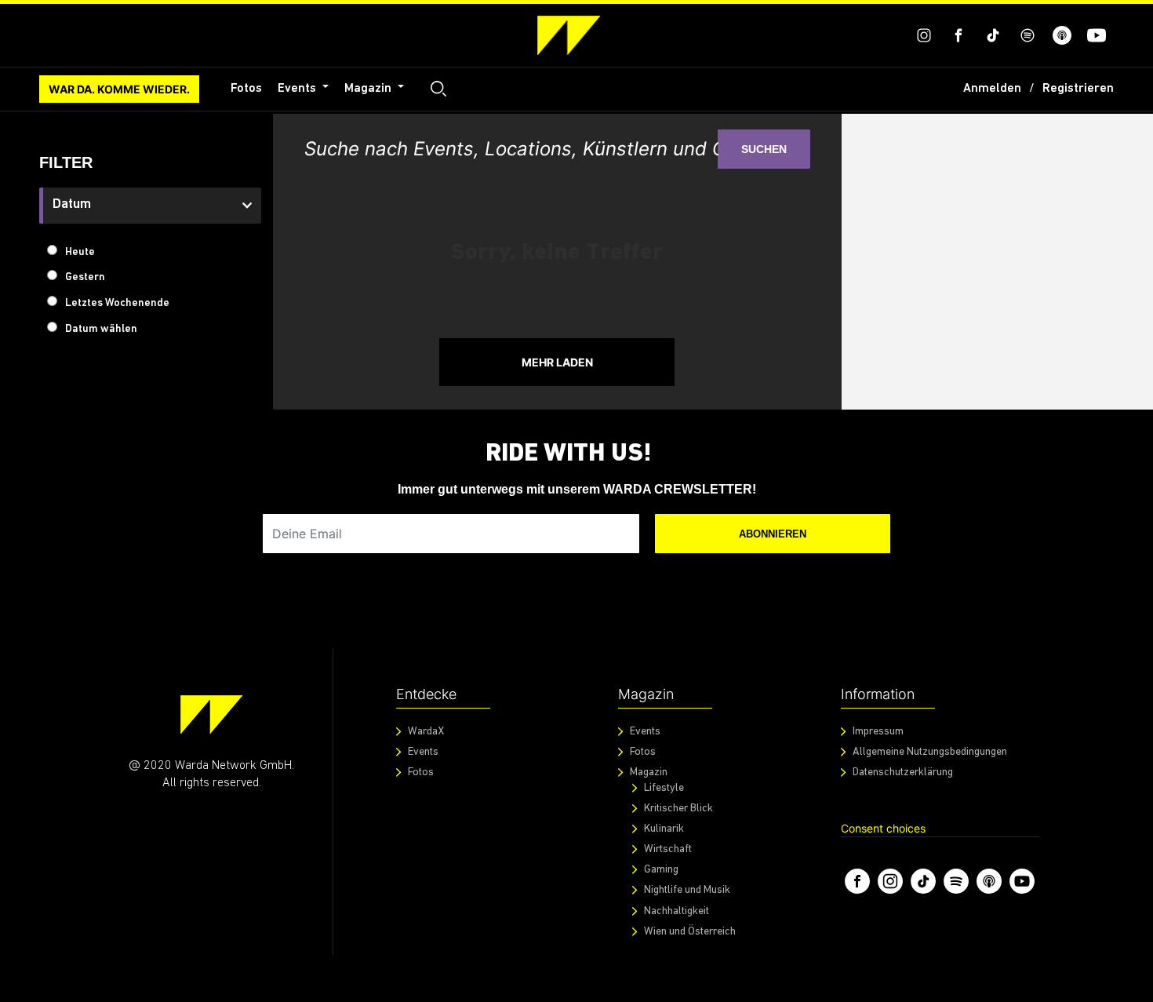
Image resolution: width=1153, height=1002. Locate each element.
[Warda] (211, 714)
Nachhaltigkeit (676, 911)
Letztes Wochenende (117, 303)
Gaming (661, 870)
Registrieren (1078, 88)
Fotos (246, 88)
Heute (80, 252)
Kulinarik (664, 829)
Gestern (85, 277)
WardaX (426, 732)
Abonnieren (772, 534)
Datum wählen (101, 329)
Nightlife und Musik (687, 890)
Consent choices (883, 828)
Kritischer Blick (678, 808)
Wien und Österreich (690, 932)
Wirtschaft (668, 849)
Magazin (369, 88)
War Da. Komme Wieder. (119, 89)
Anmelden (992, 88)
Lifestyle (664, 788)
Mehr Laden (557, 362)
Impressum (878, 732)
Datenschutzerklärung (903, 772)
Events (298, 88)
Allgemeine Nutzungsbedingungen (930, 752)
